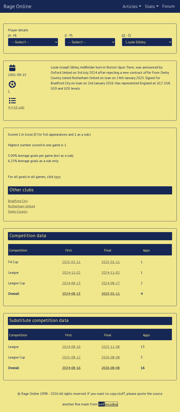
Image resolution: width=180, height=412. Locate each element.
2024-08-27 (110, 283)
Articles (130, 6)
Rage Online (17, 6)
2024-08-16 (71, 346)
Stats (150, 6)
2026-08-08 (110, 357)
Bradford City (18, 201)
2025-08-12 (71, 357)
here (57, 176)
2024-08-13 (71, 283)
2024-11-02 (71, 272)
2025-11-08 (110, 346)
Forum (168, 6)
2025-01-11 (71, 262)
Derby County (17, 211)
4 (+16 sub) (16, 107)
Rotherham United (21, 206)
